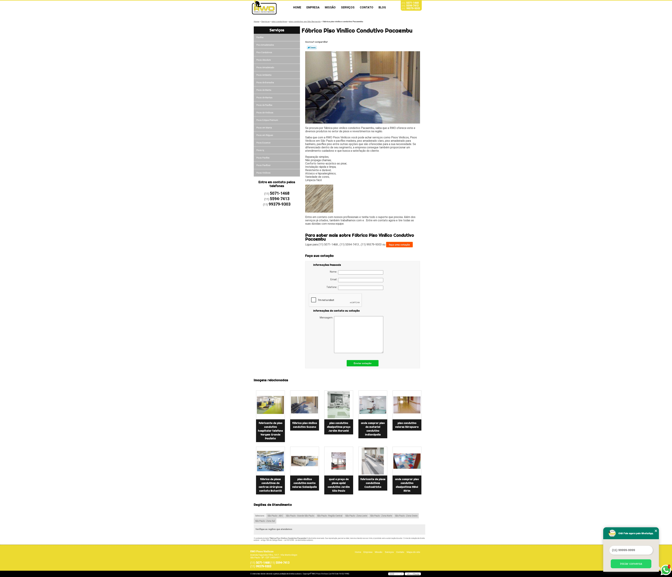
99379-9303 (413, 8)
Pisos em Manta (264, 127)
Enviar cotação (363, 363)
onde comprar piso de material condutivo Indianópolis (373, 428)
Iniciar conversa (631, 563)
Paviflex (260, 37)
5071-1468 (412, 2)
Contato (366, 7)
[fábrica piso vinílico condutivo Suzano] (304, 404)
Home (297, 7)
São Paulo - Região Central (329, 516)
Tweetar (312, 47)
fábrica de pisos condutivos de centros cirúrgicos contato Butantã (270, 485)
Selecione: (260, 516)
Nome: (334, 271)
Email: (334, 279)
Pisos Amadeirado (265, 67)
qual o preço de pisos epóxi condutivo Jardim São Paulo (339, 485)
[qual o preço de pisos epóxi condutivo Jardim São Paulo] (338, 461)
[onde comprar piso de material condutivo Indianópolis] (372, 404)
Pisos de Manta (263, 90)
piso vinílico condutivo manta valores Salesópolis (304, 483)
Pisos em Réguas (264, 135)
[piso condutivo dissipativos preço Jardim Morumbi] (338, 404)
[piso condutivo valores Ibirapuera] (407, 404)
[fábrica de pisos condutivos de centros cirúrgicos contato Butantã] (270, 461)
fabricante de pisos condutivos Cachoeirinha (372, 483)
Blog (382, 7)
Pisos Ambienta (263, 75)
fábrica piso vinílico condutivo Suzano (304, 424)
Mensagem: (327, 317)
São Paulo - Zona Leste (356, 516)
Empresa (313, 7)
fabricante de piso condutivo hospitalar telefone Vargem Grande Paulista (270, 430)
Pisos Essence (263, 143)
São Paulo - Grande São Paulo (300, 516)
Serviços (348, 7)
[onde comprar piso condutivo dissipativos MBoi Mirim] (407, 461)
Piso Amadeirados (265, 45)
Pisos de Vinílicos (264, 112)
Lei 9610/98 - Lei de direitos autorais (298, 540)
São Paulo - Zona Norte (381, 516)
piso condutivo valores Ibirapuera (407, 424)
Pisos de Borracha (265, 82)
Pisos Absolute (263, 60)
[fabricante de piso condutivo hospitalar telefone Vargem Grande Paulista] (270, 404)
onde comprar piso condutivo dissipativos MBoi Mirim (407, 485)
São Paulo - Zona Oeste (406, 516)
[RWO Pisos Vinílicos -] (270, 8)
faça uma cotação (399, 244)
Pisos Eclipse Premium (267, 120)
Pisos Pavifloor (263, 165)
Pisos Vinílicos (263, 173)
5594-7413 (412, 5)
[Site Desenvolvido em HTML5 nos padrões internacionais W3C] (396, 573)
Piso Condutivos (264, 52)
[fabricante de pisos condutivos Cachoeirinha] (372, 461)
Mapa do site (413, 552)
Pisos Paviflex (263, 158)
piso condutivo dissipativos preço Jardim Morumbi (338, 426)
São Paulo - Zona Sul (265, 521)
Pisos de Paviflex (264, 105)
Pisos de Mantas (264, 97)
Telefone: (332, 287)
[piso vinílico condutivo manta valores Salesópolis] (304, 461)
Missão (330, 7)
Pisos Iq (260, 150)
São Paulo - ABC (275, 516)
